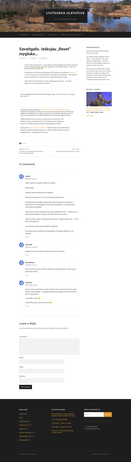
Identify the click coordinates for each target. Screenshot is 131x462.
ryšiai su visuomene (25, 432)
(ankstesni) (89, 116)
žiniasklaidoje (23, 440)
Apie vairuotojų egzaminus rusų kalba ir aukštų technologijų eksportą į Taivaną (98, 109)
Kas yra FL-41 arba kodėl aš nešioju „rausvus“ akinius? (63, 431)
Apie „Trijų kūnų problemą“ (60, 419)
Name (21, 358)
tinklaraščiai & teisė (25, 436)
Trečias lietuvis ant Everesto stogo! (67, 150)
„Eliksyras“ (72, 72)
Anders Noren (103, 454)
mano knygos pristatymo (37, 128)
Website (22, 376)
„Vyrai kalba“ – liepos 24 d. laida (61, 427)
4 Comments (43, 58)
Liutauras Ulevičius (65, 13)
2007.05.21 (22, 58)
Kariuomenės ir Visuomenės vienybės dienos (55, 110)
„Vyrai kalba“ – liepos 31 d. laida (61, 423)
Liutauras (32, 58)
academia (22, 414)
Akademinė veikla (38, 34)
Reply (27, 237)
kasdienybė (22, 421)
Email (21, 367)
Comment (23, 337)
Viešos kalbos (52, 34)
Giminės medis (24, 34)
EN (20, 417)
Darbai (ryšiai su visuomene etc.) (72, 34)
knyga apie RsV (24, 425)
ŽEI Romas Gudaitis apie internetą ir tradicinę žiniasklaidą (31, 151)
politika (24, 143)
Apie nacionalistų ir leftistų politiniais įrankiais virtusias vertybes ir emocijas (63, 415)
